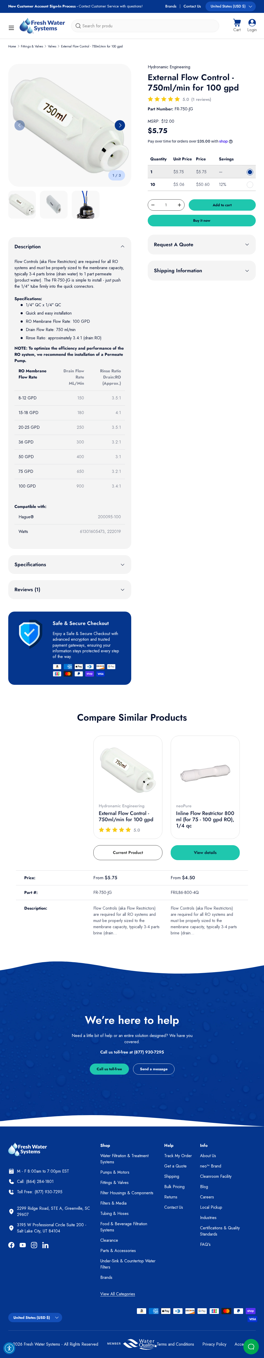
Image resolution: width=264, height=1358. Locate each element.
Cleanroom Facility (216, 1176)
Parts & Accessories (118, 1251)
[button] (237, 26)
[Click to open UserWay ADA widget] (9, 1348)
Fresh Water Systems (42, 1344)
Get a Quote (175, 1166)
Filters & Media (113, 1203)
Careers (207, 1197)
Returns (170, 1197)
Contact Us (192, 6)
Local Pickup (211, 1207)
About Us (208, 1156)
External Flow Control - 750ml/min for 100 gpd (92, 46)
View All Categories (117, 1294)
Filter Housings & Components (126, 1193)
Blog (204, 1187)
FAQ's (205, 1244)
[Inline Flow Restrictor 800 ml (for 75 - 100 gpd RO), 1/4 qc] (205, 770)
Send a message (154, 1069)
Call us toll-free (109, 1069)
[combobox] (145, 25)
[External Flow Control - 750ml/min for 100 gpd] (128, 770)
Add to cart (222, 205)
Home (12, 46)
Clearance (109, 1240)
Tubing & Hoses (114, 1213)
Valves (52, 46)
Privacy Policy (214, 1344)
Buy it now (201, 220)
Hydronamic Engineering (169, 67)
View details (205, 852)
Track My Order (178, 1156)
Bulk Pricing (174, 1187)
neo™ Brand (210, 1166)
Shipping (171, 1176)
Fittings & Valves (32, 46)
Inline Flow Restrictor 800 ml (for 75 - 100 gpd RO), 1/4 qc (205, 819)
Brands (170, 6)
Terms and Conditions (175, 1344)
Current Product (128, 852)
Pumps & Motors (114, 1172)
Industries (208, 1218)
